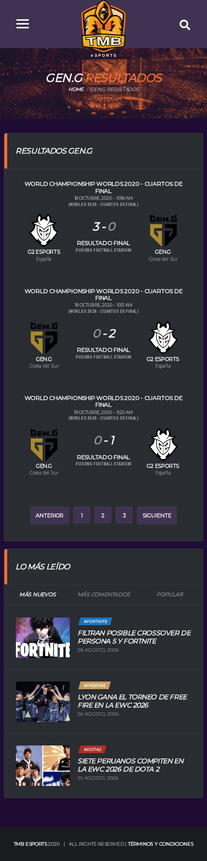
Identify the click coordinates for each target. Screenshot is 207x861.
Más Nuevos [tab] (37, 594)
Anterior (50, 515)
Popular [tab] (169, 594)
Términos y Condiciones (161, 844)
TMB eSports (30, 844)
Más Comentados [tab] (104, 594)
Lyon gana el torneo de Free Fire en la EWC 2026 (132, 701)
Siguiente (156, 515)
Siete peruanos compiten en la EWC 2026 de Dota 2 (130, 765)
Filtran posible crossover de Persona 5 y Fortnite (134, 637)
